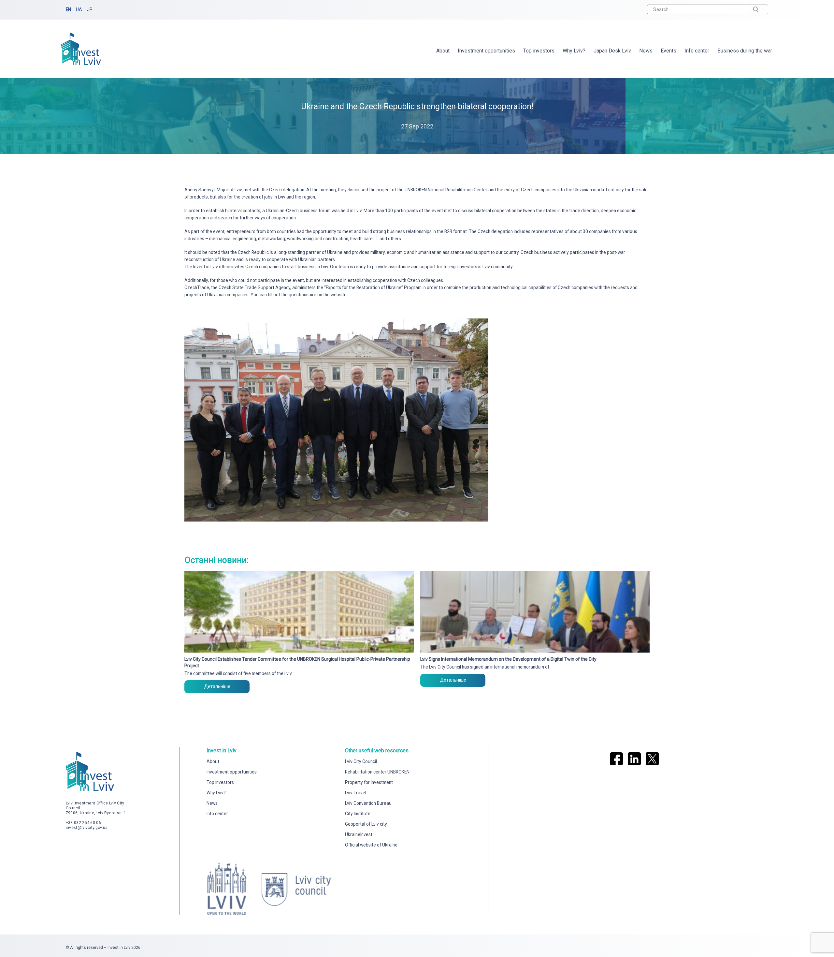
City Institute (357, 813)
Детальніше (217, 686)
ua (79, 9)
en (68, 9)
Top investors (538, 51)
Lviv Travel (355, 792)
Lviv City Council (361, 761)
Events (668, 51)
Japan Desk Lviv (612, 51)
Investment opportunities (486, 51)
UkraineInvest (358, 834)
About (443, 51)
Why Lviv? (574, 51)
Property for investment (369, 782)
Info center (696, 51)
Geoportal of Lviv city (366, 824)
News (646, 51)
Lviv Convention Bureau (368, 803)
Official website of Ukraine (371, 844)
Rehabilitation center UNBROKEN (377, 771)
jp (90, 9)
